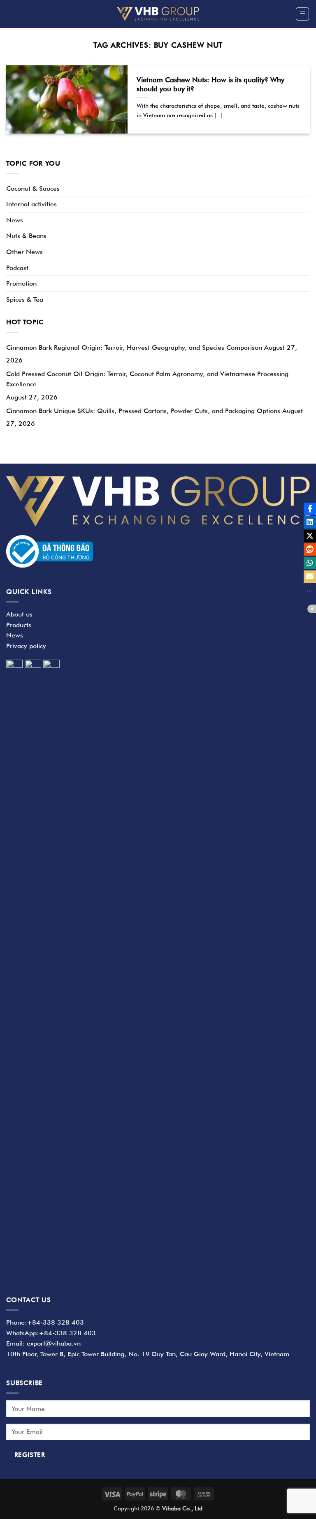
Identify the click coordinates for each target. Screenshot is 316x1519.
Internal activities (31, 204)
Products (18, 625)
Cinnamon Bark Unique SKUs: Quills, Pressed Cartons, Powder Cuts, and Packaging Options (143, 411)
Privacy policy (26, 646)
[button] (302, 14)
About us (19, 614)
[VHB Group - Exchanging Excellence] (158, 14)
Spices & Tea (24, 299)
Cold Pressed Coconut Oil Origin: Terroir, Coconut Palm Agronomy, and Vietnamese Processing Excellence (147, 379)
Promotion (21, 283)
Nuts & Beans (26, 236)
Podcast (17, 268)
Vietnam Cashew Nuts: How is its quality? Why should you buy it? (210, 84)
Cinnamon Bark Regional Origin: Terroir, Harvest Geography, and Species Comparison (134, 347)
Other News (24, 252)
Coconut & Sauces (33, 188)
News (14, 220)
